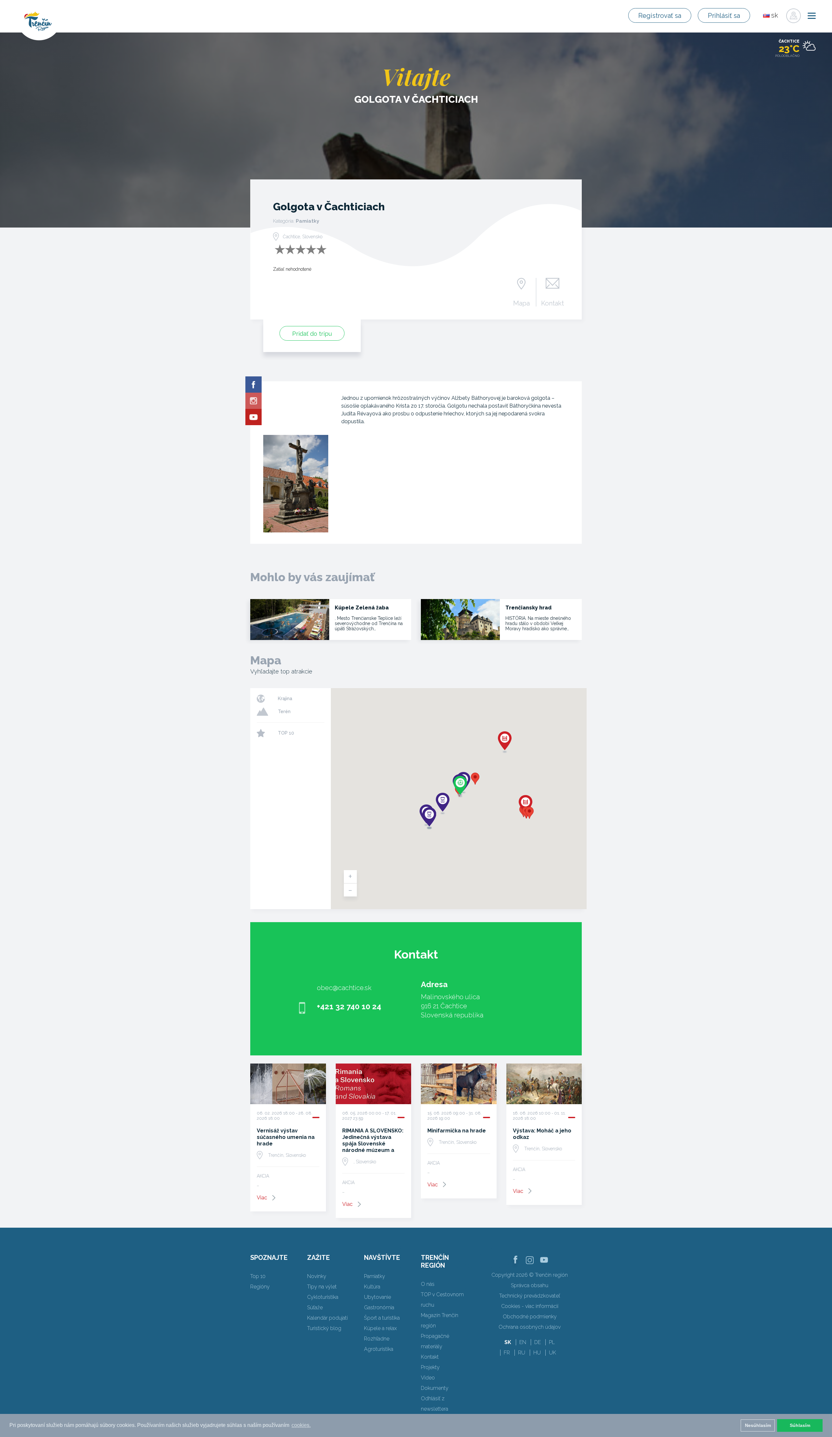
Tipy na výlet (322, 1287)
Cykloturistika (322, 1297)
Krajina (285, 698)
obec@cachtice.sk (344, 988)
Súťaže (315, 1307)
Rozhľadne (376, 1339)
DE (537, 1342)
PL (552, 1342)
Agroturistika (378, 1349)
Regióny (260, 1287)
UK (552, 1353)
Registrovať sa (659, 16)
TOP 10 (286, 733)
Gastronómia (379, 1307)
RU (521, 1353)
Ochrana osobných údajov (530, 1327)
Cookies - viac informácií (529, 1306)
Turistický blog (324, 1328)
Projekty (430, 1367)
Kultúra (372, 1287)
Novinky (316, 1276)
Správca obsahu (529, 1285)
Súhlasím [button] (800, 1425)
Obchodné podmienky (530, 1316)
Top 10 (258, 1276)
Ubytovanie (377, 1297)
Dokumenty (434, 1388)
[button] (475, 779)
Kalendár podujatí (327, 1318)
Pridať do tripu (312, 333)
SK (507, 1342)
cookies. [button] (301, 1425)
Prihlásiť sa (724, 16)
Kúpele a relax (380, 1328)
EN (522, 1342)
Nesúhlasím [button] (758, 1425)
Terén (284, 711)
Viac (262, 1198)
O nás (428, 1284)
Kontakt (552, 303)
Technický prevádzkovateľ (529, 1296)
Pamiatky (374, 1276)
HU (537, 1353)
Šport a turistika (382, 1318)
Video (428, 1378)
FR (507, 1353)
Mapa (521, 303)
